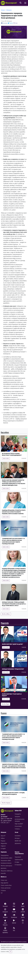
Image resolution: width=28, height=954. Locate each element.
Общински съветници (6, 871)
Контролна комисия (6, 863)
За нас (16, 832)
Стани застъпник (5, 888)
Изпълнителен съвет (6, 858)
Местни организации (6, 866)
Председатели (5, 855)
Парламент (18, 857)
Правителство (19, 859)
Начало (3, 10)
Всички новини (6, 614)
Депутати (3, 868)
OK (10, 951)
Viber (16, 23)
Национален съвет (6, 860)
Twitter (11, 23)
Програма (17, 816)
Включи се (3, 877)
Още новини (5, 432)
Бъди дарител (4, 883)
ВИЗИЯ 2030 (18, 841)
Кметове (3, 873)
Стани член (4, 880)
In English (3, 848)
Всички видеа (5, 704)
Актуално (9, 10)
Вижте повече (6, 458)
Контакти (17, 836)
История (17, 838)
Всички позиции (6, 803)
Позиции (4, 713)
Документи (18, 843)
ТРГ (2, 893)
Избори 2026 (18, 810)
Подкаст (3, 846)
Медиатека (5, 623)
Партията (4, 852)
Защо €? (3, 836)
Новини (3, 838)
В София (17, 862)
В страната (18, 865)
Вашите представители (19, 852)
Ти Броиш (17, 829)
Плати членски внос (6, 885)
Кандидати (18, 814)
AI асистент (18, 826)
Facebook (5, 23)
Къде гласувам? (19, 824)
